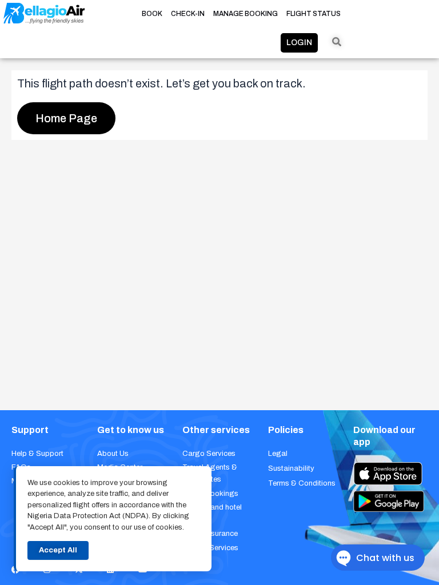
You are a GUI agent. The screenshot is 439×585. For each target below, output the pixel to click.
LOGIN (299, 42)
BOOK (152, 14)
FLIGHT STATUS (313, 14)
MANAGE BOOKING (245, 14)
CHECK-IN (188, 14)
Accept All (58, 550)
